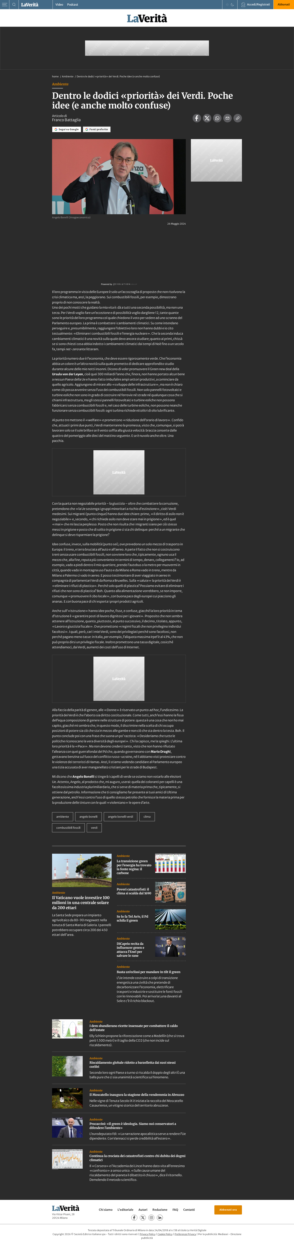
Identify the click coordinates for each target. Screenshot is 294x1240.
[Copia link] (237, 118)
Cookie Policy (165, 1234)
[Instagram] (151, 1218)
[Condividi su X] (207, 118)
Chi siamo (105, 1210)
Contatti (189, 1210)
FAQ (175, 1210)
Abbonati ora (228, 1209)
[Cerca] (14, 4)
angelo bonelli (88, 816)
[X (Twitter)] (143, 1218)
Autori (142, 1210)
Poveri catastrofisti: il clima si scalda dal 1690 (134, 891)
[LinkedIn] (160, 1218)
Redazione (159, 1210)
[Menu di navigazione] (4, 4)
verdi (94, 827)
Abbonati (284, 4)
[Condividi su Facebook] (197, 118)
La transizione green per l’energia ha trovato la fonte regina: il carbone (134, 867)
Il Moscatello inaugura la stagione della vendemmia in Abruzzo (136, 1095)
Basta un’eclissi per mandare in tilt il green (148, 972)
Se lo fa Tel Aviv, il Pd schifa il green (132, 918)
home (55, 76)
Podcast (72, 4)
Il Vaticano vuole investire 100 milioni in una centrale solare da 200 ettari (81, 902)
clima (147, 816)
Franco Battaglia (66, 120)
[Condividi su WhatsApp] (217, 118)
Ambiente (68, 76)
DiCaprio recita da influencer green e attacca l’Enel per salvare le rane (130, 950)
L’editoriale (125, 1210)
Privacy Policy (148, 1234)
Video (59, 4)
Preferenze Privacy (185, 1234)
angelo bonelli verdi (120, 816)
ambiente (62, 816)
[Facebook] (134, 1218)
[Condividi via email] (227, 118)
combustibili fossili (68, 827)
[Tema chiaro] (227, 4)
